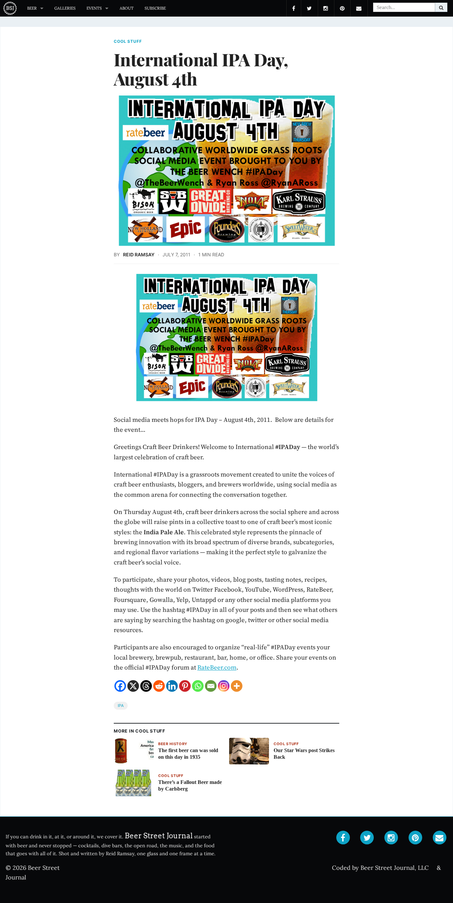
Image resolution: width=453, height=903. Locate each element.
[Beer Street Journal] (11, 8)
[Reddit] (159, 686)
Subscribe (155, 8)
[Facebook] (120, 686)
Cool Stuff (128, 41)
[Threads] (146, 686)
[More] (236, 686)
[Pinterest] (185, 686)
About (127, 8)
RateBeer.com (216, 667)
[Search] (441, 7)
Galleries (65, 8)
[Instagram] (223, 686)
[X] (133, 686)
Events (94, 8)
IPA (121, 705)
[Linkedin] (172, 686)
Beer (32, 8)
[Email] (211, 686)
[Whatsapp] (198, 686)
